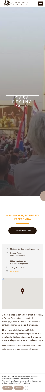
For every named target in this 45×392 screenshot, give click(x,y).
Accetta (7, 388)
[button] (22, 291)
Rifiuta (18, 388)
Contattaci (14, 271)
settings (26, 383)
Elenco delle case (23, 231)
